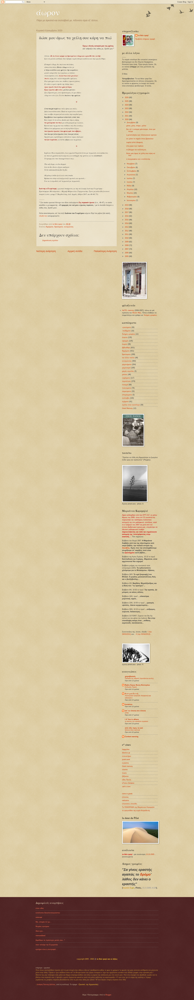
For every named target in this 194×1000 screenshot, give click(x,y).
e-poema (125, 763)
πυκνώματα (126, 388)
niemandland (40, 936)
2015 (127, 220)
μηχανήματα (126, 364)
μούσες (124, 374)
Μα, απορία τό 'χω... (43, 922)
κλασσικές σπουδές (129, 804)
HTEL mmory (128, 310)
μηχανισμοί (126, 368)
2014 (127, 223)
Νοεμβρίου (131, 164)
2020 (127, 119)
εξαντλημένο (129, 553)
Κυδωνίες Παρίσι (131, 687)
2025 (127, 101)
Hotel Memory (127, 408)
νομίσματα (126, 378)
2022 (127, 112)
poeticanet (126, 759)
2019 (127, 205)
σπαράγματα (127, 395)
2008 (127, 245)
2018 (127, 209)
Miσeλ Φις (136, 313)
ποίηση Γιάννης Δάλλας (46, 984)
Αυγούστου (131, 175)
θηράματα (49, 227)
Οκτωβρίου (131, 167)
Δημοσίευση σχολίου (50, 240)
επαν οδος (40, 908)
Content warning (131, 737)
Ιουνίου (130, 182)
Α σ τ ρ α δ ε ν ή (131, 694)
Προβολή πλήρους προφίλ (145, 39)
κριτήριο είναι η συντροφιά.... (47, 949)
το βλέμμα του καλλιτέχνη (136, 150)
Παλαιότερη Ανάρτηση (105, 251)
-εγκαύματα (126, 327)
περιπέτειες (126, 381)
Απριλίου (130, 189)
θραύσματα (58, 227)
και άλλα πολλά (128, 358)
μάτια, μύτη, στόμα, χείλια (136, 126)
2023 (127, 108)
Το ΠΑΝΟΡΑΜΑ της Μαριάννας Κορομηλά (138, 807)
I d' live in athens (132, 719)
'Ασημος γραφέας (150, 315)
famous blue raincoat (132, 730)
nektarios (125, 800)
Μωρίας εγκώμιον (42, 926)
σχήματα (125, 401)
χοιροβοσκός (130, 676)
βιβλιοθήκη (126, 348)
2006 (127, 253)
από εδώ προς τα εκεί (134, 728)
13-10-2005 (150, 854)
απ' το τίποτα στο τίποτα (135, 711)
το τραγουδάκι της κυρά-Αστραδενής (136, 810)
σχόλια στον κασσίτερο (131, 405)
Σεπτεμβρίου (132, 171)
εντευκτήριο (126, 756)
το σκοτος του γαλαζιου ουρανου (136, 721)
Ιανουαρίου (131, 200)
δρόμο (145, 874)
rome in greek (127, 794)
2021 (127, 116)
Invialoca (128, 704)
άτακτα (124, 337)
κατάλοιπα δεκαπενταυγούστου (48, 913)
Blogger (108, 995)
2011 (127, 234)
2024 (127, 105)
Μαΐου (129, 186)
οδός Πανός (126, 780)
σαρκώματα (126, 391)
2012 (127, 231)
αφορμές (125, 341)
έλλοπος (125, 797)
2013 (127, 227)
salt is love (126, 786)
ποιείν (124, 773)
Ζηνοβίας (126, 548)
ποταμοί (125, 385)
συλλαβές (125, 398)
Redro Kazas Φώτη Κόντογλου (137, 685)
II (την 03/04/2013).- (143, 634)
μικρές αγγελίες (128, 371)
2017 (127, 212)
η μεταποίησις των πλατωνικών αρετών (141, 135)
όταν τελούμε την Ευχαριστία (47, 945)
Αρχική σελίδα (75, 251)
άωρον (48, 12)
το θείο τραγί (143, 35)
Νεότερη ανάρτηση (46, 251)
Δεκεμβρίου (131, 122)
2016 (127, 216)
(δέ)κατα (125, 776)
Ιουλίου (130, 178)
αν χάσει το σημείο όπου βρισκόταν (139, 139)
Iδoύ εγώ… (40, 931)
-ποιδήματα (126, 331)
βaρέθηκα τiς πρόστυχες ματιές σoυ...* (50, 940)
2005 (127, 256)
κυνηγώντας (68, 227)
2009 (127, 242)
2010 (127, 238)
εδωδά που (43, 216)
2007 (127, 249)
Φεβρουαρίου (132, 197)
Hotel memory (127, 766)
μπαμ (127, 713)
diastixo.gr (126, 753)
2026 (127, 97)
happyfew (125, 749)
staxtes (125, 770)
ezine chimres (128, 783)
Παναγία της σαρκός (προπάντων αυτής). (139, 678)
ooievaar (39, 917)
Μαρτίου (130, 193)
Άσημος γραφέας (128, 334)
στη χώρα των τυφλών (134, 146)
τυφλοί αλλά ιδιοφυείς (134, 142)
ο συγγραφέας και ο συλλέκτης (138, 159)
